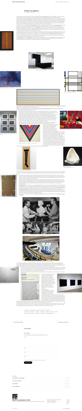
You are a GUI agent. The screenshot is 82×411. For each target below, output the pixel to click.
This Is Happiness (16, 386)
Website (25, 356)
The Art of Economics (16, 380)
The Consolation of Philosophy (63, 322)
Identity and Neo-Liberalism (18, 322)
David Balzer (22, 185)
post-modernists (33, 25)
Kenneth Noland (46, 108)
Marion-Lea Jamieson (30, 12)
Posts (34, 12)
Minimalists (29, 37)
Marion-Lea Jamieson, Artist (18, 1)
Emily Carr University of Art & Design (29, 311)
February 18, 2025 (67, 383)
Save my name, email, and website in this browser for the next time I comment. (35, 360)
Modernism (38, 27)
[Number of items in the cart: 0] (69, 2)
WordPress (68, 408)
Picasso (56, 32)
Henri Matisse (38, 108)
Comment (25, 336)
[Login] (67, 2)
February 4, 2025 (67, 386)
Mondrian (52, 32)
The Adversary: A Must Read (18, 378)
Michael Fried (20, 37)
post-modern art (29, 19)
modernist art (45, 16)
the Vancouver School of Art (39, 193)
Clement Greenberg (57, 25)
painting (29, 313)
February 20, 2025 (67, 380)
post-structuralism (61, 187)
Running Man (15, 383)
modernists (55, 311)
